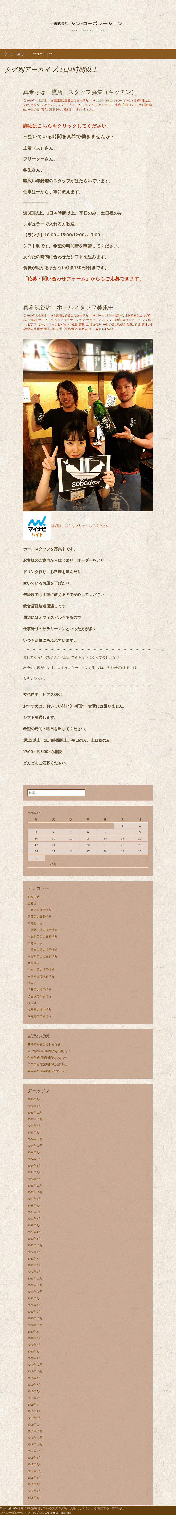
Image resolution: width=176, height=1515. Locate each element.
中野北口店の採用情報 (42, 930)
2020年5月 (34, 1351)
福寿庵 (31, 1003)
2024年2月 (34, 1179)
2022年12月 (34, 1245)
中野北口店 (34, 923)
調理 (52, 109)
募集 (82, 324)
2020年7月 (34, 1338)
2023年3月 (34, 1239)
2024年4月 (34, 1172)
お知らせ (33, 897)
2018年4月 (34, 1484)
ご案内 (32, 320)
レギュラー (102, 105)
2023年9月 (34, 1199)
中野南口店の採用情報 (42, 950)
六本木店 (33, 963)
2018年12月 (34, 1431)
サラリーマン (95, 320)
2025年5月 (34, 1132)
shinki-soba (86, 109)
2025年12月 (34, 1112)
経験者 (38, 329)
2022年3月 (34, 1272)
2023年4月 (34, 1232)
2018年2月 (34, 1497)
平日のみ (34, 109)
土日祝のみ (93, 324)
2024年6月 (34, 1159)
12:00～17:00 (122, 100)
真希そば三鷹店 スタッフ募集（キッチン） (80, 92)
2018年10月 (34, 1444)
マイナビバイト (59, 324)
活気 (130, 324)
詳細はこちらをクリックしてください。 (67, 126)
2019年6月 (34, 1391)
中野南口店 (34, 943)
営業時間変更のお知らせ (44, 1044)
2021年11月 (34, 1285)
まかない (37, 105)
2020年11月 (34, 1325)
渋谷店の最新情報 (39, 996)
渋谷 (137, 324)
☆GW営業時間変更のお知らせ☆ (49, 1051)
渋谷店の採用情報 (76, 315)
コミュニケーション (71, 320)
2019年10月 (34, 1371)
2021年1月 (34, 1312)
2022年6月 (34, 1265)
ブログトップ (42, 54)
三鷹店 (58, 100)
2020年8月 (34, 1331)
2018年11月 (34, 1438)
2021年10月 (34, 1292)
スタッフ (128, 320)
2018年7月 (34, 1464)
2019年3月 (34, 1411)
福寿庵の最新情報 (39, 1016)
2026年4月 (34, 1106)
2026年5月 (34, 1099)
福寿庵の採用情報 (39, 1009)
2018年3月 (34, 1491)
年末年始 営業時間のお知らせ (47, 1058)
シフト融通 (113, 320)
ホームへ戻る (14, 54)
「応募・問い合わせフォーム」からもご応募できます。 (83, 279)
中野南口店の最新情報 (42, 956)
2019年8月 (34, 1378)
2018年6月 (34, 1471)
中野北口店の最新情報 (42, 936)
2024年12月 (34, 1139)
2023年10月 (34, 1192)
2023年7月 (34, 1212)
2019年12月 (34, 1365)
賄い (59, 109)
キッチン (50, 105)
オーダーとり (47, 320)
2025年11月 (34, 1119)
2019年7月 (34, 1385)
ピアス (32, 324)
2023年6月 (34, 1219)
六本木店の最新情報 (41, 976)
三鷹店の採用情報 (76, 100)
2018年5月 (34, 1477)
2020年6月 (34, 1345)
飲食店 (72, 329)
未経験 (120, 324)
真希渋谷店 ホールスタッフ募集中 (68, 307)
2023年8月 (34, 1205)
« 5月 (53, 864)
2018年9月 (34, 1451)
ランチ (89, 105)
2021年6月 (34, 1298)
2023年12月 (34, 1185)
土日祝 (143, 105)
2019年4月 (34, 1404)
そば (26, 105)
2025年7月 (34, 1126)
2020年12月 (34, 1318)
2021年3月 (34, 1305)
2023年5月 (34, 1225)
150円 (100, 315)
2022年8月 (34, 1252)
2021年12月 (34, 1278)
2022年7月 (34, 1258)
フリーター (75, 105)
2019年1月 (34, 1424)
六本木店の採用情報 (41, 970)
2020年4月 (34, 1358)
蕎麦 (47, 329)
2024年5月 (34, 1166)
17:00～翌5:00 (114, 315)
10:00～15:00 (104, 100)
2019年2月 (34, 1418)
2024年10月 (34, 1146)
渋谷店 (58, 315)
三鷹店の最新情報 (39, 917)
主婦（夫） (129, 105)
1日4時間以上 (141, 100)
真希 (44, 109)
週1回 (63, 329)
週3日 (67, 109)
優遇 (74, 324)
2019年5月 (34, 1398)
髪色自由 (85, 329)
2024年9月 (34, 1152)
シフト (62, 105)
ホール (42, 324)
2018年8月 (34, 1458)
